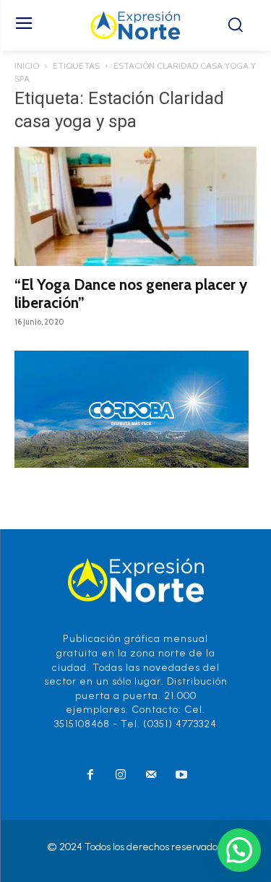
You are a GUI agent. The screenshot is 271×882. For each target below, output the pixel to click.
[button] (239, 850)
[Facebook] (90, 775)
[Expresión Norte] (135, 25)
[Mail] (151, 775)
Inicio (26, 65)
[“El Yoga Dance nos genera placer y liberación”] (135, 206)
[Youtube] (181, 775)
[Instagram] (120, 775)
